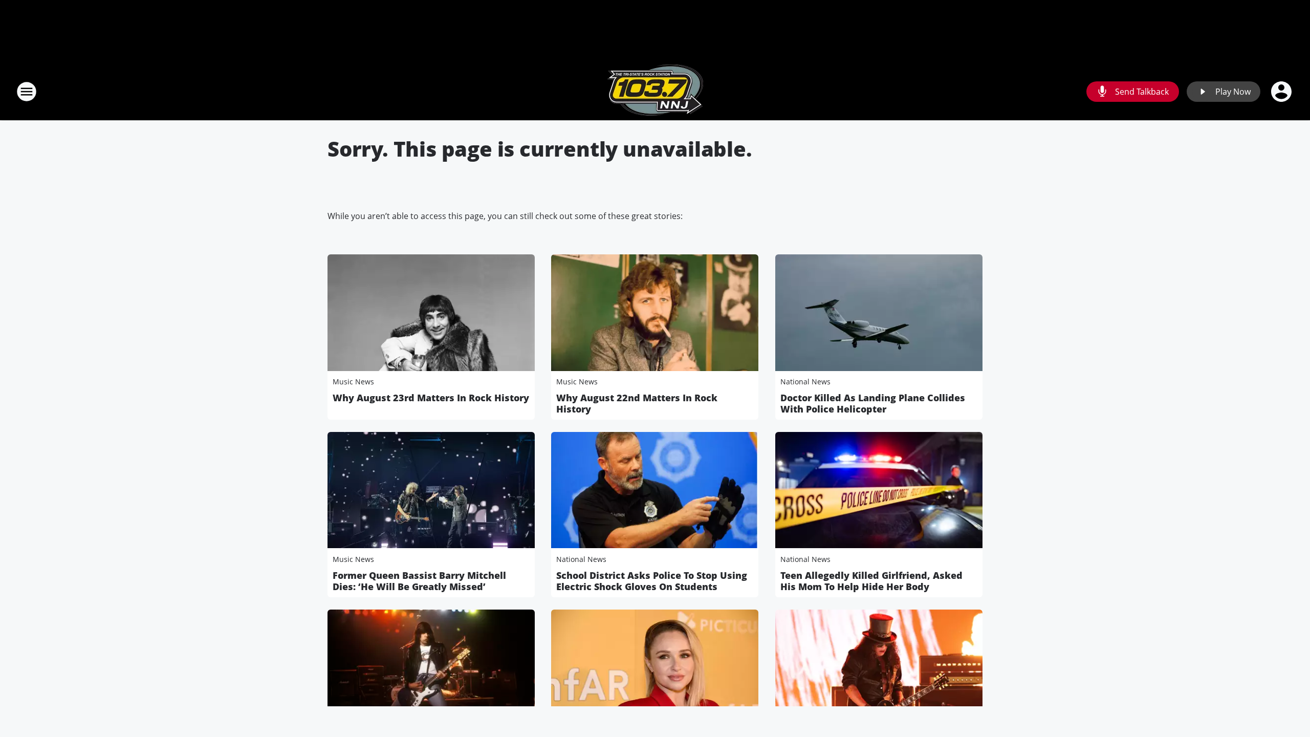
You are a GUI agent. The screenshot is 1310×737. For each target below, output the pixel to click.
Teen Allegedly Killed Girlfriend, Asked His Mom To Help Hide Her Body (871, 581)
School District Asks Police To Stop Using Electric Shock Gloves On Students (651, 581)
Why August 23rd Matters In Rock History (431, 397)
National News (805, 381)
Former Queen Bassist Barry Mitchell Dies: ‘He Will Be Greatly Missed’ (419, 581)
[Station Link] (655, 91)
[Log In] (1282, 91)
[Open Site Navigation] (26, 91)
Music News (353, 381)
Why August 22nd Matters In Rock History (636, 403)
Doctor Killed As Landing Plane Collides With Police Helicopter (872, 403)
